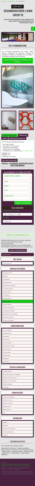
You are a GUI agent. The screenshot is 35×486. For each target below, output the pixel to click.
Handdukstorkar (6, 279)
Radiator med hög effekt (8, 320)
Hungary (26, 464)
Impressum (5, 435)
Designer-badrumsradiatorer (9, 285)
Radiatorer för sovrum (7, 400)
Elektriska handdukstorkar (8, 307)
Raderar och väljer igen (23, 203)
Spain (12, 465)
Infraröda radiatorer (7, 371)
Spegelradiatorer (6, 355)
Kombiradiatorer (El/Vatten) (9, 311)
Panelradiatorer (6, 295)
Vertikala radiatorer (7, 292)
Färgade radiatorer (7, 349)
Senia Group (4, 469)
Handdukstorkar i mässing (8, 345)
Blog (4, 412)
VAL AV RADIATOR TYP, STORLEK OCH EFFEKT (17, 61)
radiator (4, 1)
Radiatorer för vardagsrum (8, 397)
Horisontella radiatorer (8, 288)
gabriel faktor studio (27, 478)
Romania (9, 465)
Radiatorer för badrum (8, 403)
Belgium (10, 464)
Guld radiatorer (6, 339)
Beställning (5, 425)
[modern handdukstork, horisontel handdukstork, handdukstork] (17, 87)
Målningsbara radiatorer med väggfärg (11, 374)
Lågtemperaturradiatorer (8, 317)
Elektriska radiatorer (7, 304)
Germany (22, 464)
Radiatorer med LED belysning (10, 377)
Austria (6, 464)
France (18, 464)
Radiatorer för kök (7, 406)
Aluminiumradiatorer (7, 330)
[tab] (9, 135)
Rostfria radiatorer (7, 352)
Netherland (3, 465)
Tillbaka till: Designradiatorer (17, 250)
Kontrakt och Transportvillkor (9, 428)
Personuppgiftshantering (8, 432)
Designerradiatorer (7, 282)
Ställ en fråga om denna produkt (9, 160)
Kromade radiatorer (7, 342)
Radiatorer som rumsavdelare (9, 381)
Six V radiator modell (27, 151)
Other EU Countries (26, 465)
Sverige (3, 464)
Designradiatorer (11, 1)
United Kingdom (17, 465)
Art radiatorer (6, 387)
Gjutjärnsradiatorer (7, 333)
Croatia (14, 464)
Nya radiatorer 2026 (7, 273)
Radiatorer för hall (7, 409)
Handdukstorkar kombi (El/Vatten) (10, 314)
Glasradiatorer (6, 336)
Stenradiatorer (6, 361)
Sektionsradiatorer (7, 298)
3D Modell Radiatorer (7, 384)
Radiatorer (5, 276)
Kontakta (5, 422)
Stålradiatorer (6, 358)
